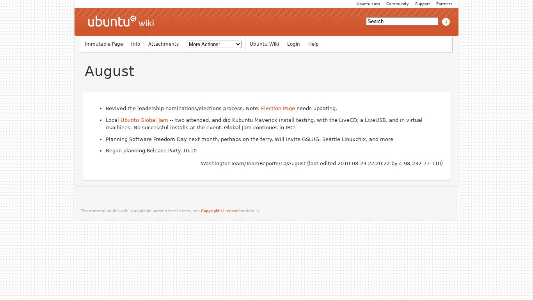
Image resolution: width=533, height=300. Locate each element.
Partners (444, 4)
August (109, 71)
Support (422, 4)
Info (135, 44)
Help (313, 44)
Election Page (278, 108)
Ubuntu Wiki (264, 44)
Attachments (163, 44)
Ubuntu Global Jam (144, 120)
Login (293, 44)
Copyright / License (219, 211)
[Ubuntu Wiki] (121, 22)
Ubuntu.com (368, 4)
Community (397, 4)
